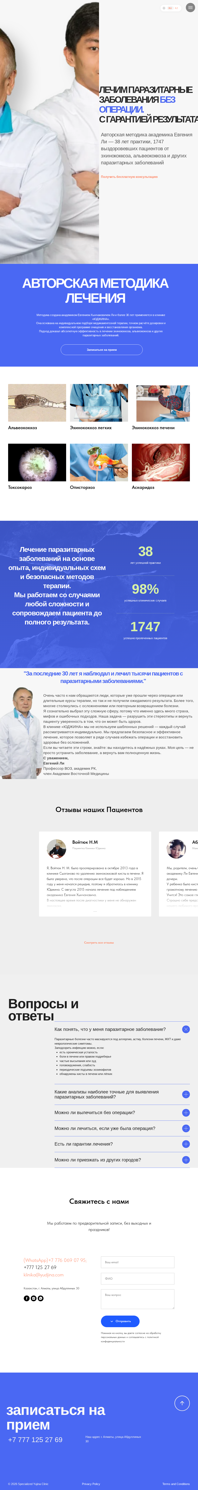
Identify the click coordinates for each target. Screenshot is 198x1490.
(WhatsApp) (36, 1260)
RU (170, 8)
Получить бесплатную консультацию (129, 176)
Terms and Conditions (176, 1484)
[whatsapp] (41, 1298)
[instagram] (34, 1298)
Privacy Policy (91, 1484)
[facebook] (27, 1298)
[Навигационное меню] (190, 7)
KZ (176, 8)
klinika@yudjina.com (44, 1275)
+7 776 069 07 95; (67, 1260)
